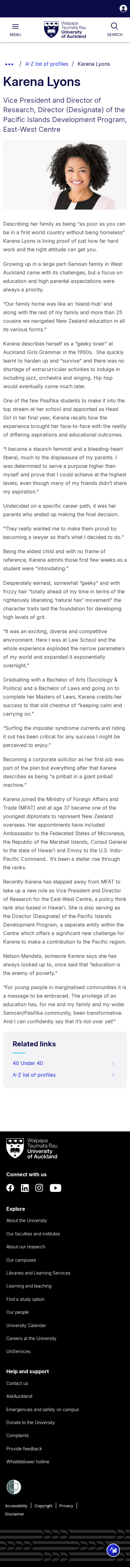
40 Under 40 (28, 1063)
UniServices (18, 1351)
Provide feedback (24, 1448)
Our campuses (21, 1260)
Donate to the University (30, 1422)
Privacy (66, 1505)
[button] (123, 9)
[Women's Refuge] (13, 1493)
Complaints (17, 1435)
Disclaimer (14, 1514)
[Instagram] (39, 1188)
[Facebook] (10, 1188)
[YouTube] (55, 1188)
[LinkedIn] (25, 1188)
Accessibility (16, 1505)
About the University (26, 1220)
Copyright (43, 1505)
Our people (17, 1312)
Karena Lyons (94, 64)
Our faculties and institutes (33, 1233)
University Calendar (26, 1325)
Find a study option (25, 1299)
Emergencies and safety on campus (42, 1409)
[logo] (65, 30)
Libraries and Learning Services (38, 1273)
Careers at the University (31, 1338)
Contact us (17, 1383)
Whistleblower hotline (27, 1461)
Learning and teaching (28, 1285)
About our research (25, 1246)
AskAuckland (19, 1396)
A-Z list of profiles (46, 64)
